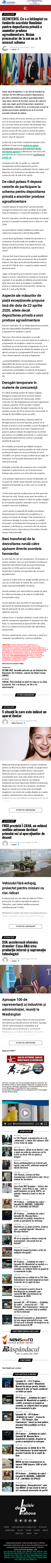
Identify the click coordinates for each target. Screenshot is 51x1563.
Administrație (9, 1530)
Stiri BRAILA (31, 1559)
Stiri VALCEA (19, 1559)
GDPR (36, 1533)
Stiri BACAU (38, 1551)
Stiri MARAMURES (35, 1555)
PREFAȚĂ (6, 1527)
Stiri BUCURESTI (17, 1553)
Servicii (28, 1533)
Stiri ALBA (8, 1551)
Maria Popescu (17, 723)
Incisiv (14, 49)
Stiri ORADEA (17, 1557)
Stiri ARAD (17, 1551)
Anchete (45, 1530)
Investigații (19, 1533)
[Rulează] (5, 1124)
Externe (28, 1530)
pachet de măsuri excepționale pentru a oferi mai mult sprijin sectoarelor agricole (21, 148)
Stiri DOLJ (38, 1553)
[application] (25, 1113)
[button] (25, 1113)
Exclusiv (37, 1530)
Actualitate (43, 1527)
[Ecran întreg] (45, 1124)
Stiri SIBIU (27, 1557)
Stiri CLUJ (29, 1553)
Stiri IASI (15, 1555)
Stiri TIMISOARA (40, 1557)
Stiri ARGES (28, 1551)
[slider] (23, 1123)
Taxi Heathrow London (11, 1368)
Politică (20, 1530)
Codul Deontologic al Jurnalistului (24, 1527)
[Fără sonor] (41, 1124)
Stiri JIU (22, 1555)
